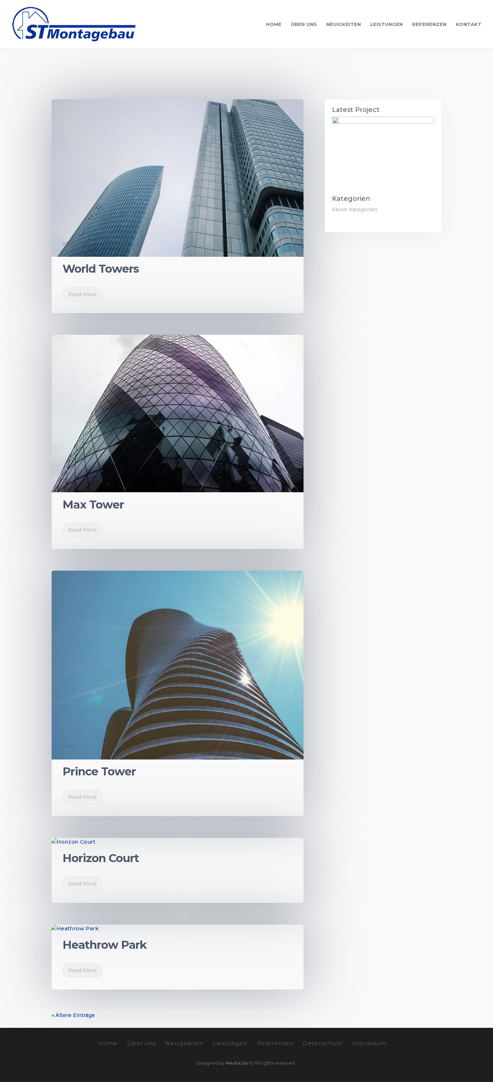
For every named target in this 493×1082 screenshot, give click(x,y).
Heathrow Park (104, 945)
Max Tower (93, 504)
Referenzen (429, 24)
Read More (82, 294)
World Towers (100, 269)
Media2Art (238, 1063)
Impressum (369, 1043)
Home (274, 24)
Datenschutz (322, 1043)
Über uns (304, 24)
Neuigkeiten (343, 24)
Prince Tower (99, 771)
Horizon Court (100, 858)
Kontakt (468, 24)
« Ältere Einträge (73, 1015)
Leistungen (386, 24)
